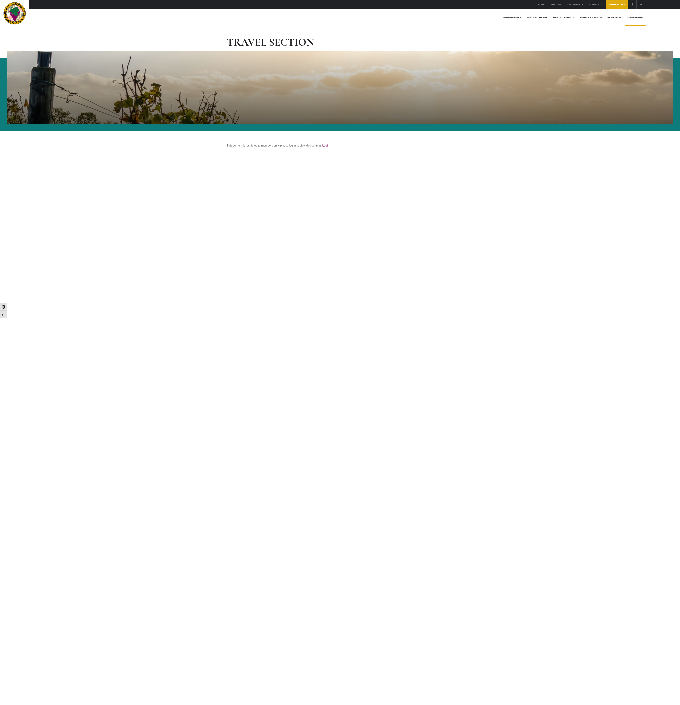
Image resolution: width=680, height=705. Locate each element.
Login (325, 145)
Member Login (617, 4)
